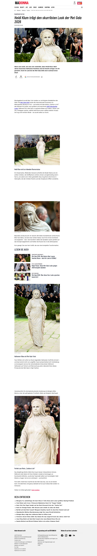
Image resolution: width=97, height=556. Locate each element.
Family (35, 7)
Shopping (47, 7)
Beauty (22, 7)
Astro (53, 7)
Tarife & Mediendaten (43, 537)
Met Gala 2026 (24, 102)
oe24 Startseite (18, 535)
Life (27, 7)
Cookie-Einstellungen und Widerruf (23, 542)
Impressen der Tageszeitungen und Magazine (46, 543)
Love (30, 7)
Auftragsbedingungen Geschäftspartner (47, 535)
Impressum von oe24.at (20, 549)
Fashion (16, 7)
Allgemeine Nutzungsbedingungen (22, 537)
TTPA (39, 545)
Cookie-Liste (17, 540)
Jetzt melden (36, 490)
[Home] (15, 10)
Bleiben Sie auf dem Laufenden (69, 530)
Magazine (19, 10)
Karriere (40, 7)
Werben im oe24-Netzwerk (21, 544)
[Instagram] (66, 535)
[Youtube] (70, 535)
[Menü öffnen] (81, 7)
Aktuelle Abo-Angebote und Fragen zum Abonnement (47, 539)
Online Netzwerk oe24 (20, 530)
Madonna (23, 10)
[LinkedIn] (74, 535)
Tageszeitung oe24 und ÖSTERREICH (47, 530)
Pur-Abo (16, 547)
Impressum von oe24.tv (20, 551)
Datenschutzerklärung (19, 539)
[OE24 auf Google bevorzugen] (42, 77)
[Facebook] (62, 535)
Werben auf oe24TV (19, 545)
